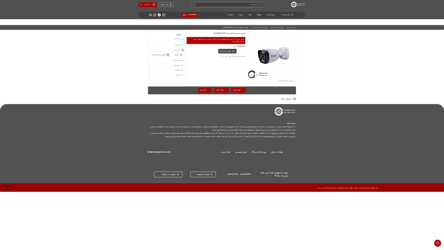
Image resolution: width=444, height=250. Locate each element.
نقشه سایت (225, 152)
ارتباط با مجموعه (203, 174)
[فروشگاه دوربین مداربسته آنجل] (298, 4)
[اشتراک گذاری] (257, 75)
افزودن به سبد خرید (225, 51)
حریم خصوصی (241, 152)
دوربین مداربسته (291, 27)
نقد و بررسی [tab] (203, 90)
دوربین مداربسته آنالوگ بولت (259, 27)
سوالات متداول (277, 152)
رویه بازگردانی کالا (259, 152)
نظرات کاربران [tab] (237, 90)
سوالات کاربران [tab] (220, 90)
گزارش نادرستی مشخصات (285, 81)
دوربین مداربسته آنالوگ (277, 27)
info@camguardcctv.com (158, 152)
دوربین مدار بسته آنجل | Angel (231, 39)
